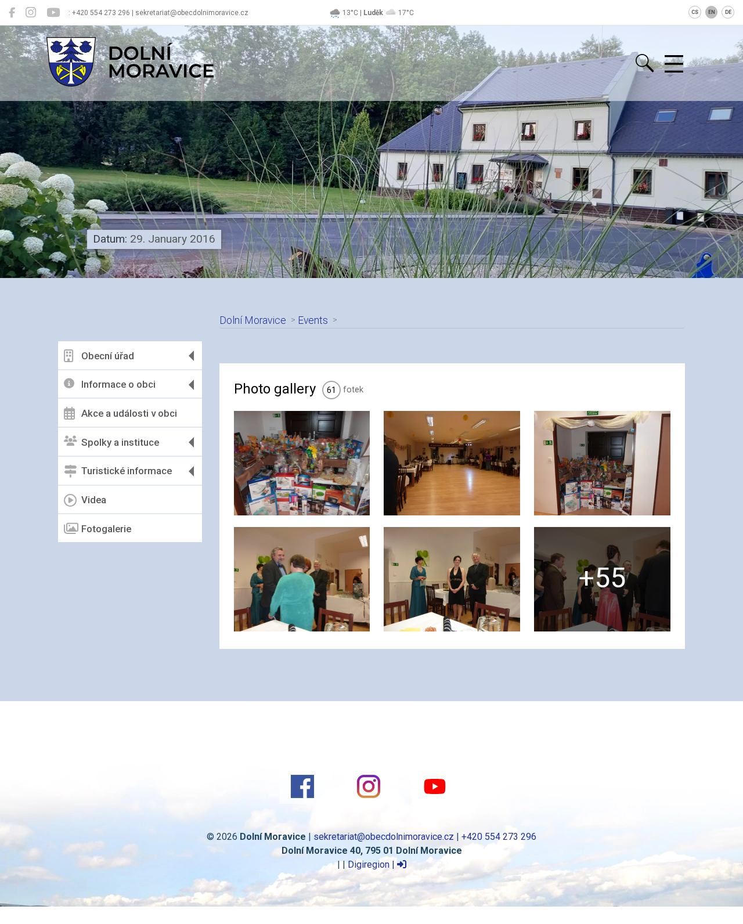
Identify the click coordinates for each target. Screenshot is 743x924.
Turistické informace (126, 471)
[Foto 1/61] (302, 463)
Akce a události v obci (129, 413)
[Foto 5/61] (452, 579)
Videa (93, 500)
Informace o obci (118, 384)
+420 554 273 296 (498, 836)
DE (728, 12)
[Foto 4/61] (302, 579)
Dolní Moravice (252, 320)
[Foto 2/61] (452, 463)
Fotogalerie (106, 529)
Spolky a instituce (120, 442)
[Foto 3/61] (602, 463)
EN (711, 12)
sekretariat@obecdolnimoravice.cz (383, 836)
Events (313, 320)
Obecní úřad (107, 356)
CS (694, 12)
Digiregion (368, 864)
